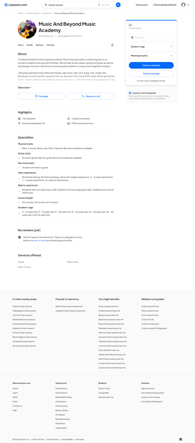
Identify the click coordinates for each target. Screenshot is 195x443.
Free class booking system (152, 392)
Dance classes (61, 410)
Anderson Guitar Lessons (23, 328)
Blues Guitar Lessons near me (111, 324)
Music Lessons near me (108, 306)
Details (30, 45)
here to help (39, 240)
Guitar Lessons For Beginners (154, 328)
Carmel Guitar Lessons (22, 315)
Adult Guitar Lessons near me (111, 359)
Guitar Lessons (33, 13)
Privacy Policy (53, 439)
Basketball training (63, 397)
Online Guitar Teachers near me (112, 354)
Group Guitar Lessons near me (112, 363)
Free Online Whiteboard (151, 401)
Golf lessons (60, 401)
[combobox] (69, 5)
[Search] (118, 4)
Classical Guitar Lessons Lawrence (70, 310)
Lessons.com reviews (150, 397)
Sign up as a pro (147, 388)
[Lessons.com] (15, 5)
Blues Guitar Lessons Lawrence (69, 306)
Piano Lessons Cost (150, 310)
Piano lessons (61, 392)
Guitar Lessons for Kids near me (112, 367)
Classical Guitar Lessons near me (113, 341)
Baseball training (62, 419)
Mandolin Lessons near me (110, 328)
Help (15, 410)
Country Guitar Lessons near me (112, 345)
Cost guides (103, 392)
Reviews (40, 45)
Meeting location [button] (139, 55)
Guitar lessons (61, 406)
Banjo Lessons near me (108, 315)
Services (50, 45)
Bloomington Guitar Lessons (25, 337)
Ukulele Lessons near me (109, 310)
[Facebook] (180, 439)
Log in (15, 392)
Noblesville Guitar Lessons (24, 319)
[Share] (112, 44)
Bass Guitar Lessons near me (111, 319)
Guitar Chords (148, 319)
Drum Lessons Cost (150, 315)
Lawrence (47, 13)
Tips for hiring (104, 388)
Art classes (60, 414)
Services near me (105, 397)
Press (15, 401)
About (20, 45)
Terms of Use (38, 439)
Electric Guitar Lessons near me (112, 332)
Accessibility (67, 439)
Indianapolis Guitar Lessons (24, 310)
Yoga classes (61, 428)
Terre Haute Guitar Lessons (24, 345)
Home (20, 13)
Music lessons (61, 388)
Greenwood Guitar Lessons (24, 324)
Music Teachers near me (109, 350)
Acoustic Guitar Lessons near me (113, 337)
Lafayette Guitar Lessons (23, 341)
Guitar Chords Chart (150, 324)
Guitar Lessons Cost (150, 306)
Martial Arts (60, 423)
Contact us (17, 406)
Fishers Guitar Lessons (22, 306)
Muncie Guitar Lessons (22, 332)
